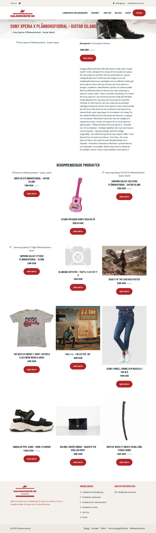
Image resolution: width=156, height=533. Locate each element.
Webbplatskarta (137, 528)
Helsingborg (120, 3)
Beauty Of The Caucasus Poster (124, 279)
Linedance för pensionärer (94, 502)
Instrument (97, 43)
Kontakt (95, 528)
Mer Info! (88, 58)
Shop (128, 13)
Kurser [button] (94, 13)
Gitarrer (106, 43)
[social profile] (20, 3)
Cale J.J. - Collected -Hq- (78, 354)
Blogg (118, 13)
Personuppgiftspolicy (118, 528)
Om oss (107, 13)
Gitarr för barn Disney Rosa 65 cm (78, 219)
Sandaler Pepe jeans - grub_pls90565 (32, 446)
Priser (139, 13)
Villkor (103, 528)
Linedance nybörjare (91, 497)
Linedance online (90, 507)
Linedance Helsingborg (75, 13)
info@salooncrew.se (136, 3)
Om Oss (85, 512)
